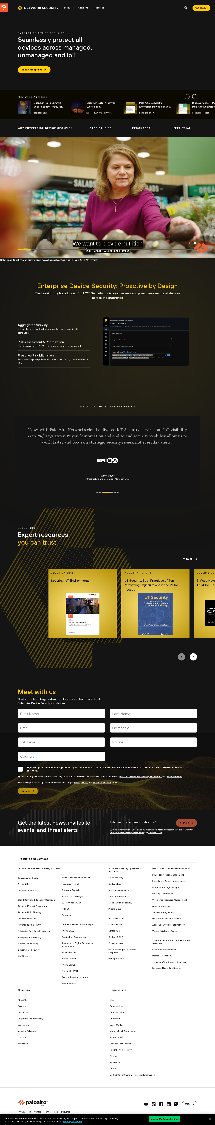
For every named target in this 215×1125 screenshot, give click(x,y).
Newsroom (23, 1044)
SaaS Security (25, 956)
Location (22, 1037)
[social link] (146, 1104)
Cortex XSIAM (115, 924)
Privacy (21, 1112)
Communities (116, 1006)
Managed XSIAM (116, 958)
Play (195, 243)
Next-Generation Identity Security (171, 869)
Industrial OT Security (29, 950)
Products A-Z (117, 1037)
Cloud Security (115, 878)
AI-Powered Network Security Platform (39, 869)
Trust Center (34, 1112)
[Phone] (153, 743)
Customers (23, 1025)
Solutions (83, 7)
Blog (112, 1000)
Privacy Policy (81, 782)
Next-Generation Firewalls (76, 878)
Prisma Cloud (115, 909)
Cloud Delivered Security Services (36, 900)
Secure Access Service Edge (77, 924)
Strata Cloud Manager (73, 896)
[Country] (61, 757)
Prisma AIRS (24, 884)
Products (69, 7)
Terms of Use (51, 1112)
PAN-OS (66, 909)
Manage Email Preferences (123, 1031)
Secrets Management (163, 912)
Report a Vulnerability (121, 1050)
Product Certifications (121, 1044)
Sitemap (114, 1056)
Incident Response (161, 956)
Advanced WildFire (27, 919)
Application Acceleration (74, 937)
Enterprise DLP (69, 952)
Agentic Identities (161, 906)
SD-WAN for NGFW (71, 903)
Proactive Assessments (164, 949)
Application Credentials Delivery (168, 925)
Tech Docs (115, 1062)
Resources (98, 7)
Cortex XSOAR (115, 937)
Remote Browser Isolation (75, 977)
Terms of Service (102, 782)
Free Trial (182, 128)
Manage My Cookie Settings (164, 1119)
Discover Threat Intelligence (166, 968)
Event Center (116, 1025)
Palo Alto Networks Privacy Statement (140, 776)
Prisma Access (69, 958)
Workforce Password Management (169, 900)
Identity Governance (162, 893)
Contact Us (23, 1012)
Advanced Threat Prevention (32, 906)
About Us (22, 1000)
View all (188, 558)
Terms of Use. (174, 776)
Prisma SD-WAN (70, 971)
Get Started (201, 8)
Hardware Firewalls (71, 884)
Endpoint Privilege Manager (166, 887)
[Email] (61, 729)
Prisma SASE (68, 931)
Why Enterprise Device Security (45, 128)
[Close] (210, 1119)
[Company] (153, 729)
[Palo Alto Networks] (38, 8)
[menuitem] (40, 8)
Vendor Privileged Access (165, 931)
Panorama (66, 915)
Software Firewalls (71, 890)
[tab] (54, 328)
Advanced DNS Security (30, 925)
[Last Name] (153, 715)
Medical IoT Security (28, 943)
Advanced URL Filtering (29, 912)
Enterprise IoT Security (29, 937)
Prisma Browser (69, 965)
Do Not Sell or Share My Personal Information (132, 1075)
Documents (67, 1112)
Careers (22, 1006)
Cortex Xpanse (115, 943)
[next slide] (194, 96)
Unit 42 (113, 1068)
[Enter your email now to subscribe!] (141, 823)
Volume (190, 243)
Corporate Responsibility (30, 1018)
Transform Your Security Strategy (169, 962)
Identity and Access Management (169, 881)
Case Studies (100, 128)
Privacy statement (72, 1121)
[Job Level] (61, 743)
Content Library (118, 1012)
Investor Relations (27, 1031)
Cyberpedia (116, 1018)
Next (193, 657)
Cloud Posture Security (120, 896)
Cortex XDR (114, 931)
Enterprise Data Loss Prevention (34, 931)
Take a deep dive (32, 69)
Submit (26, 791)
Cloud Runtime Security (120, 903)
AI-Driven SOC (116, 918)
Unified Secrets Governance (166, 918)
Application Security (118, 890)
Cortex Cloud (115, 884)
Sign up (184, 822)
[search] (186, 8)
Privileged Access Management (168, 875)
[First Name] (61, 715)
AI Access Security (27, 890)
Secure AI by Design (28, 878)
